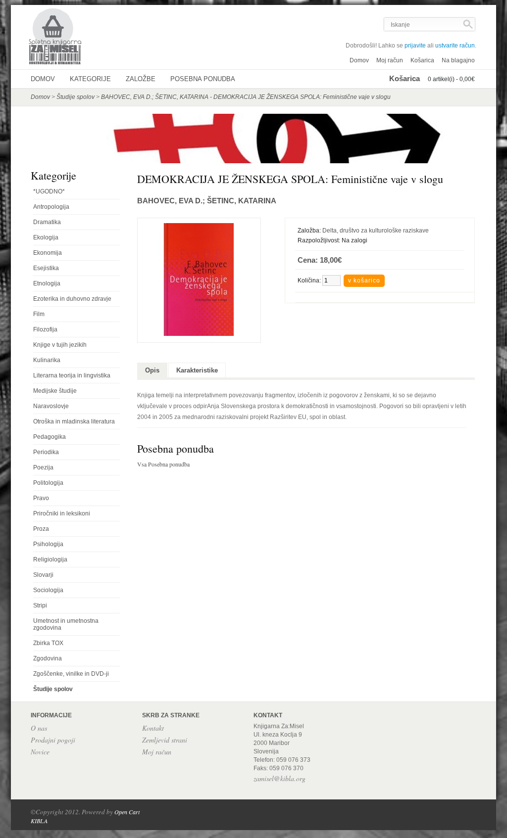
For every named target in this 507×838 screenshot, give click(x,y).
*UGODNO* (49, 191)
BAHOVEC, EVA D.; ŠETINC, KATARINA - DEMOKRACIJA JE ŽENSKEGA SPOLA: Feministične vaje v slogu (246, 96)
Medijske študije (55, 390)
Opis (152, 370)
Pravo (41, 498)
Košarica (422, 60)
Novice (40, 751)
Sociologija (48, 590)
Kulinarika (46, 360)
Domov (359, 60)
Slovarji (43, 574)
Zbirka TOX (48, 643)
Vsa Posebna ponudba (163, 464)
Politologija (48, 482)
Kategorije (90, 79)
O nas (39, 728)
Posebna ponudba (202, 79)
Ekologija (45, 237)
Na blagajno (458, 60)
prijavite (415, 45)
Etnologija (46, 283)
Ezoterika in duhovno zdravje (72, 298)
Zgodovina (47, 658)
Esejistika (46, 268)
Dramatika (47, 222)
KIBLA (39, 821)
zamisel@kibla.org (279, 778)
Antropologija (51, 206)
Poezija (43, 467)
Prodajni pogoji (53, 740)
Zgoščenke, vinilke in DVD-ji (71, 673)
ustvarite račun (455, 45)
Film (39, 314)
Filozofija (45, 329)
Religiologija (50, 559)
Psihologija (48, 544)
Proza (41, 528)
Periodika (46, 452)
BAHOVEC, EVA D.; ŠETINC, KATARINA (206, 200)
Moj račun (389, 60)
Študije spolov (75, 96)
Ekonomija (47, 252)
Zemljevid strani (164, 740)
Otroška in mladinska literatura (74, 421)
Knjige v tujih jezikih (60, 344)
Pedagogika (49, 436)
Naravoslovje (51, 406)
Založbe (140, 79)
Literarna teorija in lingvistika (71, 375)
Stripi (40, 605)
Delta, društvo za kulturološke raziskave (375, 230)
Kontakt (153, 728)
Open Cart (127, 812)
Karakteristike (197, 370)
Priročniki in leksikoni (61, 513)
